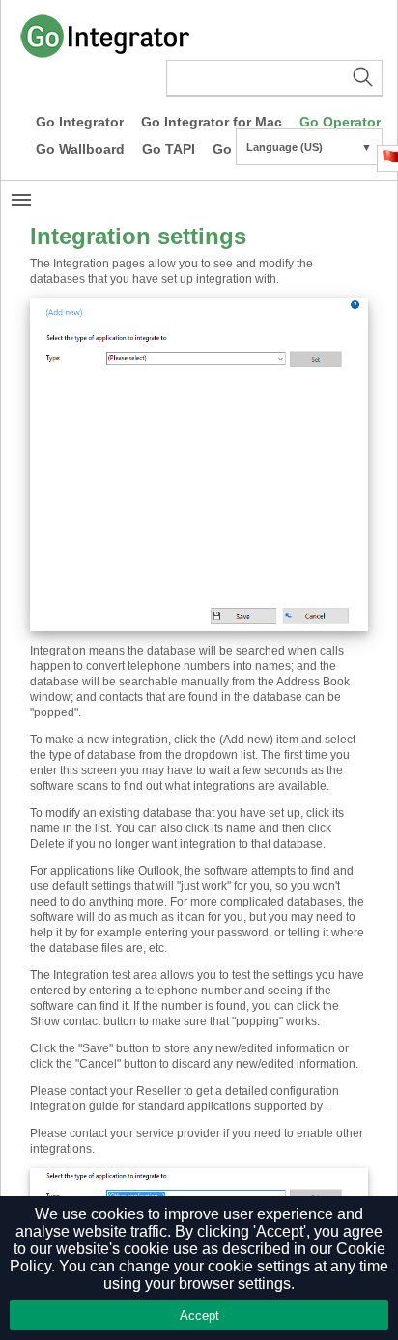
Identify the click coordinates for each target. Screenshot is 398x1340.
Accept (199, 1315)
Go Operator (340, 121)
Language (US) (309, 147)
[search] (274, 78)
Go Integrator (80, 121)
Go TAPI (168, 148)
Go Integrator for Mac (211, 121)
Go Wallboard (80, 148)
